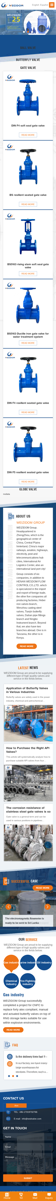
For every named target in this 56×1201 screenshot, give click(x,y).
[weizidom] (12, 5)
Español (44, 5)
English (35, 5)
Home (7, 1198)
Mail (35, 1198)
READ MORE (26, 646)
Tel (21, 1198)
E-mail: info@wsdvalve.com (27, 1118)
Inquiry (49, 1198)
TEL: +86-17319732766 (25, 1112)
